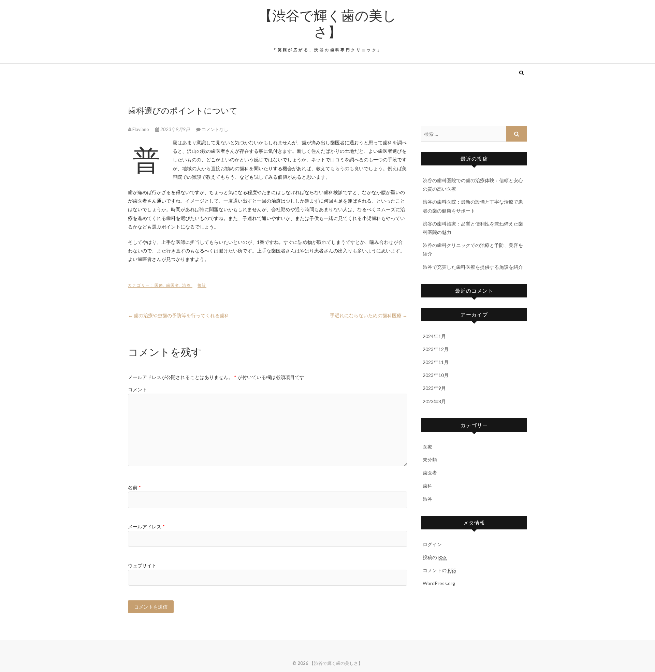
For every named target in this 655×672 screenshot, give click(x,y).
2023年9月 (434, 388)
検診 (202, 285)
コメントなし (215, 129)
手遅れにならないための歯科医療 (368, 315)
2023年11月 (436, 362)
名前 (134, 487)
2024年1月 (434, 336)
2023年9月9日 (175, 129)
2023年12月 (436, 349)
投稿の (435, 557)
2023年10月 (436, 375)
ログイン (432, 544)
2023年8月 (434, 401)
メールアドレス (146, 526)
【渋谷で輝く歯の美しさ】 (327, 23)
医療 (159, 285)
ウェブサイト (142, 565)
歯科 (427, 485)
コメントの (439, 570)
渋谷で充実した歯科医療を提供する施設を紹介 (473, 267)
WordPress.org (439, 583)
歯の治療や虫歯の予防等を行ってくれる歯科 (178, 315)
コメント (137, 389)
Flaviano (140, 129)
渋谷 (186, 285)
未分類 (430, 460)
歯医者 (172, 285)
